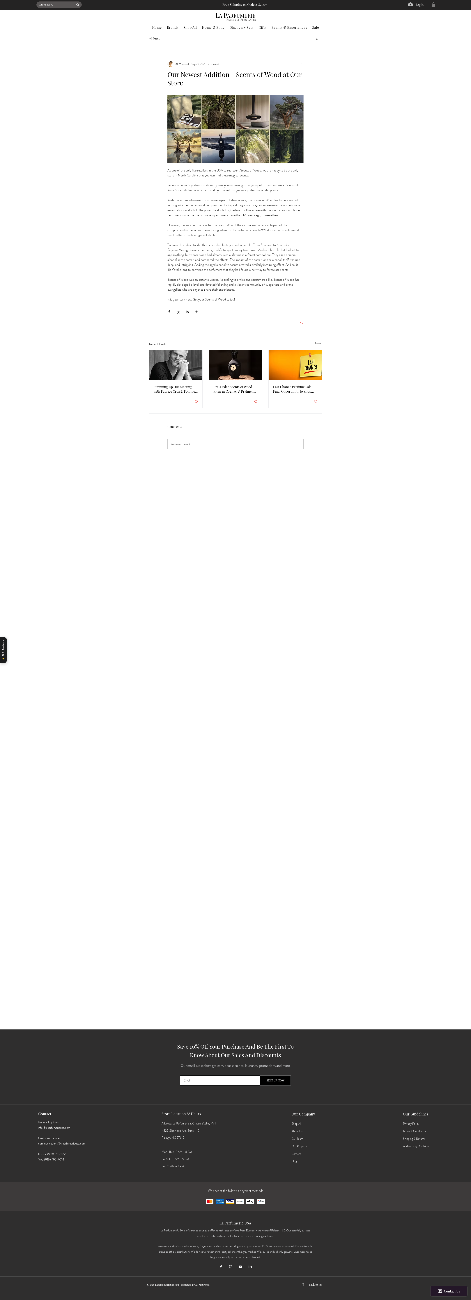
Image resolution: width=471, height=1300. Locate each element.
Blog (294, 1161)
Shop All (296, 1124)
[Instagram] (231, 1267)
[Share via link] (196, 312)
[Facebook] (221, 1267)
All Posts (154, 39)
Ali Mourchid (202, 1284)
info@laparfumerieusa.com (54, 1128)
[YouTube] (240, 1267)
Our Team (297, 1139)
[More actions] (301, 64)
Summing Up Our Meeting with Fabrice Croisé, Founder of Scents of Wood (175, 389)
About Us (297, 1131)
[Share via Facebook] (169, 312)
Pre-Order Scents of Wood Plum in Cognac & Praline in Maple (234, 389)
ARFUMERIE (241, 15)
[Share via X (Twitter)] (178, 312)
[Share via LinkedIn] (187, 312)
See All (318, 343)
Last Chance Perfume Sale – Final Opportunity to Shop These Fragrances (293, 389)
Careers (296, 1154)
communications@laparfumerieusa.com (61, 1143)
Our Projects (299, 1146)
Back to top (316, 1284)
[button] (433, 4)
